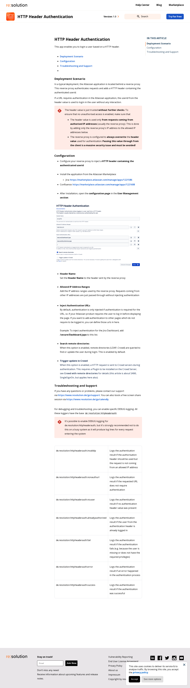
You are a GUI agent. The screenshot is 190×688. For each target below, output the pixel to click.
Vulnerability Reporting (120, 656)
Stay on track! (45, 656)
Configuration (67, 61)
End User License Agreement (123, 661)
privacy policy (140, 672)
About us (113, 670)
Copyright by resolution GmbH (124, 679)
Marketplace (176, 5)
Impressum (114, 674)
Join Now (71, 663)
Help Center (142, 5)
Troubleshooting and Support (76, 65)
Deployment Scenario (71, 56)
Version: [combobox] (110, 16)
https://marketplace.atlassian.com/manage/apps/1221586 (101, 179)
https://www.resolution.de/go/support (79, 395)
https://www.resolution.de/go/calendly (87, 399)
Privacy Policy (115, 665)
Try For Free (175, 16)
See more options (152, 679)
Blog (159, 5)
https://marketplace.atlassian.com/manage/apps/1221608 (104, 184)
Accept (134, 679)
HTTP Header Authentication (45, 16)
